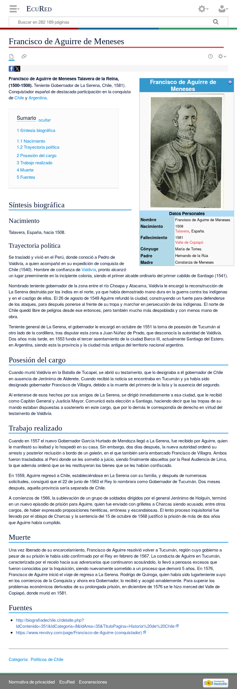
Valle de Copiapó (189, 242)
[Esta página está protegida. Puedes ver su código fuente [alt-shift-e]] (200, 56)
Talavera (182, 231)
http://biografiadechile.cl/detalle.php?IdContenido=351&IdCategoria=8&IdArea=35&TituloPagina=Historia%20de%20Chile (95, 623)
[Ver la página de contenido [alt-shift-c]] (11, 56)
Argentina (38, 97)
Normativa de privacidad (32, 682)
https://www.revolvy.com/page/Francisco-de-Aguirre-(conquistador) (79, 632)
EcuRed (39, 8)
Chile (19, 97)
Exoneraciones (93, 682)
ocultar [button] (44, 120)
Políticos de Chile (47, 659)
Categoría (18, 659)
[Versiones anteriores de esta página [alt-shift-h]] (210, 56)
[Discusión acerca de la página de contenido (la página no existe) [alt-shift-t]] (24, 56)
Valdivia (89, 269)
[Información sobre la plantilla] (230, 81)
